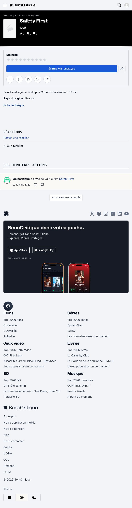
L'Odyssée (10, 330)
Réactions (12, 132)
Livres (73, 343)
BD (6, 373)
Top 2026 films (13, 319)
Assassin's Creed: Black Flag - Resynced (29, 361)
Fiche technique (13, 105)
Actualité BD (11, 396)
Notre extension (13, 428)
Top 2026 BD (12, 380)
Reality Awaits (76, 391)
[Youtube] (126, 214)
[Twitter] (92, 214)
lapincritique (21, 179)
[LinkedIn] (120, 214)
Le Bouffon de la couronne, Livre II (90, 361)
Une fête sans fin (14, 385)
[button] (126, 5)
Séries (73, 313)
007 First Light (12, 355)
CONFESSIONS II (78, 385)
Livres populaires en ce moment (88, 366)
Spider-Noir (74, 325)
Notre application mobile (19, 422)
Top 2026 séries (77, 319)
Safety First (33, 15)
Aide (6, 435)
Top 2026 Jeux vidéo (17, 350)
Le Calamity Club (78, 355)
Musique (75, 373)
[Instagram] (106, 214)
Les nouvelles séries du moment (88, 336)
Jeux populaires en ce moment (23, 366)
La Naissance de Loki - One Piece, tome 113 (31, 391)
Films (22, 15)
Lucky (71, 330)
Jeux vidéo (13, 343)
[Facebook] (99, 214)
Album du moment (79, 396)
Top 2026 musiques (80, 380)
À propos (9, 416)
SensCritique (9, 15)
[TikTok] (113, 214)
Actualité (9, 336)
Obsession (10, 325)
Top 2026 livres (77, 350)
